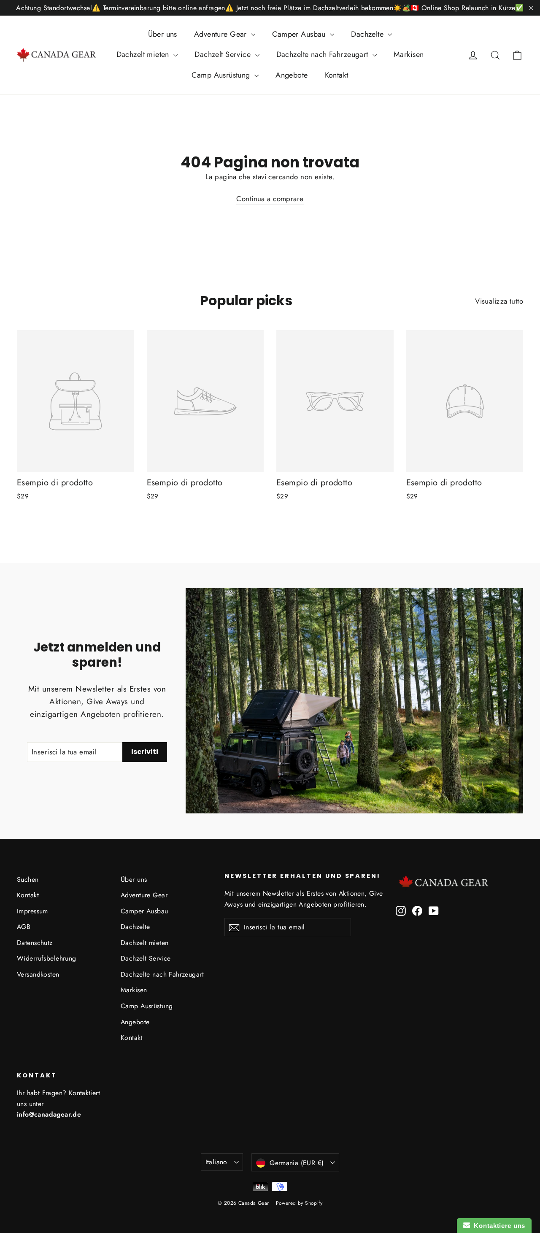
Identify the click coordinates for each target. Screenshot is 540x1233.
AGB (23, 926)
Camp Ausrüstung (222, 75)
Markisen (409, 54)
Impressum (32, 911)
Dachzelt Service (223, 54)
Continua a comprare (269, 199)
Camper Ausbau (300, 34)
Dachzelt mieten (144, 54)
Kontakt (336, 75)
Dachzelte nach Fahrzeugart (323, 54)
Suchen (28, 879)
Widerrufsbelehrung (46, 958)
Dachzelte (368, 34)
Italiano (216, 1162)
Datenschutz (35, 943)
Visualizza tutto (499, 301)
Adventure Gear (221, 34)
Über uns (162, 34)
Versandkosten (38, 974)
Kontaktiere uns (497, 1225)
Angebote (291, 75)
